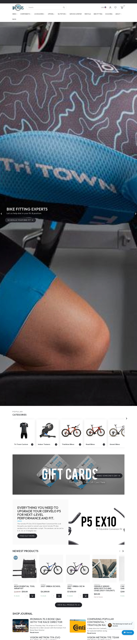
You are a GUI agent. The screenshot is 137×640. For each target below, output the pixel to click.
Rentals (88, 14)
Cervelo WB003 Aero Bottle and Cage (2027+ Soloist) (104, 588)
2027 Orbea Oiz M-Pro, (76, 587)
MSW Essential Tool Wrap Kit (24, 587)
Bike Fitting (98, 14)
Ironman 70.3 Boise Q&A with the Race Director (46, 620)
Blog (14, 19)
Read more (34, 632)
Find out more (27, 536)
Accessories (39, 14)
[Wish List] (115, 7)
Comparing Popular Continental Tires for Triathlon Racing (102, 622)
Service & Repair (76, 14)
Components (25, 14)
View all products (67, 605)
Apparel (51, 14)
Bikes (14, 14)
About (117, 14)
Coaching (108, 14)
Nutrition (61, 14)
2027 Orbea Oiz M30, (50, 586)
